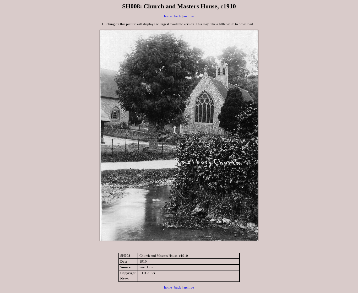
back (177, 16)
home (168, 16)
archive (188, 16)
